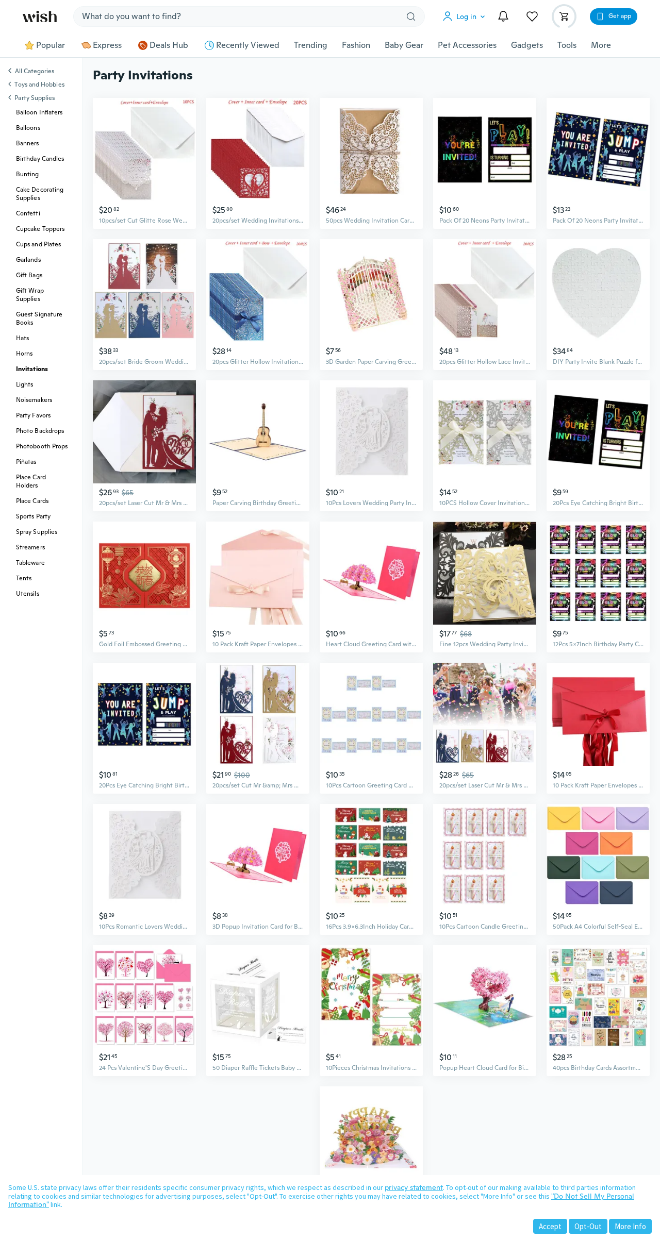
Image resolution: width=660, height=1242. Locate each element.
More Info (630, 1226)
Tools (566, 45)
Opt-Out (588, 1226)
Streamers (30, 547)
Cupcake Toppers (40, 229)
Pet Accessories (467, 45)
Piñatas (26, 462)
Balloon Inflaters (39, 112)
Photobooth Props (42, 446)
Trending (310, 45)
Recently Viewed (247, 45)
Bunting (27, 174)
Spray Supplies (36, 532)
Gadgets (527, 45)
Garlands (28, 260)
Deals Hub (169, 45)
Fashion (356, 45)
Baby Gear (404, 45)
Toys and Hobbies (39, 84)
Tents (23, 578)
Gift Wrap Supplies (30, 295)
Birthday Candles (40, 159)
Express (107, 45)
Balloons (28, 128)
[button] (466, 16)
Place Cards (32, 501)
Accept (550, 1226)
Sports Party (33, 516)
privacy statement (414, 1187)
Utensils (27, 594)
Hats (22, 338)
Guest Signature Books (39, 318)
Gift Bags (29, 275)
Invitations (32, 369)
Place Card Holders (31, 481)
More (601, 45)
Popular (50, 45)
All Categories (34, 71)
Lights (24, 384)
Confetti (28, 213)
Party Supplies (34, 98)
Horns (24, 353)
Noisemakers (34, 400)
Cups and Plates (38, 244)
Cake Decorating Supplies (39, 194)
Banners (27, 143)
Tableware (30, 563)
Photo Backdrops (40, 431)
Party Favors (33, 415)
